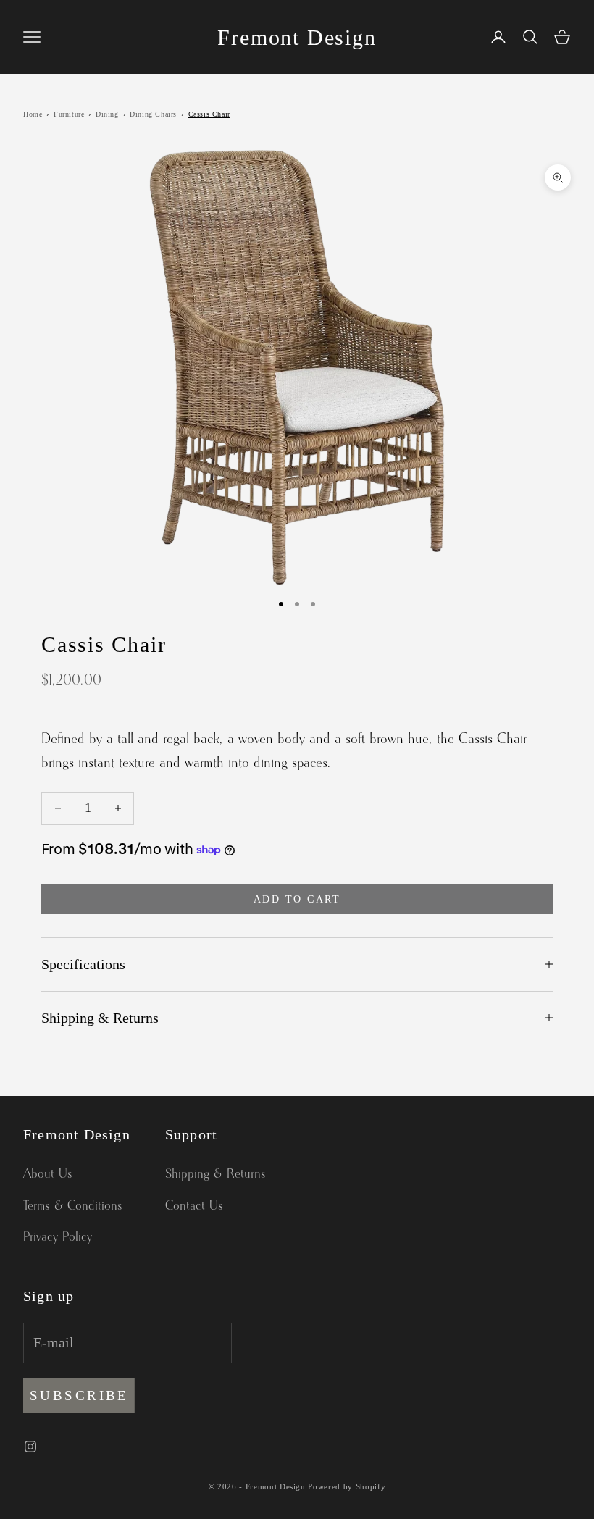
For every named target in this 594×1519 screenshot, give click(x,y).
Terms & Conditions (72, 1206)
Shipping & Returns (215, 1174)
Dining (107, 114)
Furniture (69, 114)
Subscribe (79, 1395)
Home (32, 114)
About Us (47, 1174)
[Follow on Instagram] (30, 1446)
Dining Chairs (153, 114)
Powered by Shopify (346, 1486)
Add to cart (297, 899)
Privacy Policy (57, 1237)
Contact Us (194, 1206)
